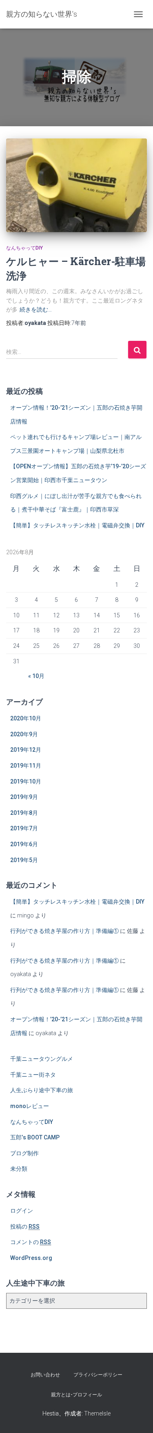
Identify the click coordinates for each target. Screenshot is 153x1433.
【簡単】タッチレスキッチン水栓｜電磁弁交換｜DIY (77, 525)
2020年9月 (24, 734)
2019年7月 (24, 828)
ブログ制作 (24, 1153)
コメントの (30, 1242)
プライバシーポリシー (97, 1375)
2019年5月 (24, 860)
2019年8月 (24, 813)
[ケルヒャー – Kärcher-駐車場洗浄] (76, 185)
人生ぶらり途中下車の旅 (41, 1090)
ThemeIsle (97, 1413)
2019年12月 (25, 749)
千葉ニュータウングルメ (41, 1059)
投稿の (25, 1226)
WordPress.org (31, 1258)
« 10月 (36, 676)
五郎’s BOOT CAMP (35, 1137)
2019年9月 (24, 797)
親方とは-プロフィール (76, 1395)
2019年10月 (25, 781)
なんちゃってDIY (24, 248)
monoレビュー (29, 1106)
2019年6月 (24, 844)
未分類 (18, 1168)
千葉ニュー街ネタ (33, 1074)
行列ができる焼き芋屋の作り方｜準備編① (64, 931)
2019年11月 (25, 765)
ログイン (21, 1210)
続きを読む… (36, 309)
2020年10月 (25, 718)
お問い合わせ (45, 1375)
